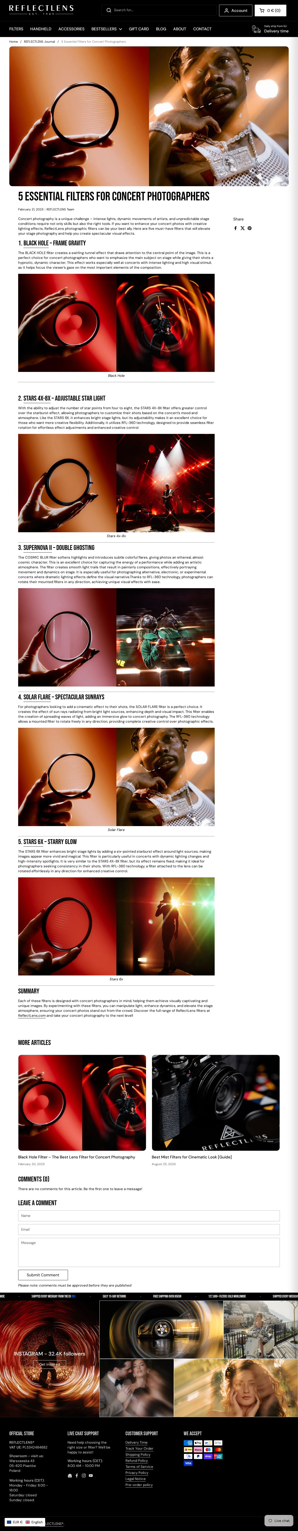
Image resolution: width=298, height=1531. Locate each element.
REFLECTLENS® (52, 1523)
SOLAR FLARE (37, 697)
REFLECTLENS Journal (39, 42)
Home (13, 42)
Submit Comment (43, 1274)
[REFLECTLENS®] (41, 10)
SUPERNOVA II (38, 548)
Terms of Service (139, 1466)
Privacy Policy (136, 1472)
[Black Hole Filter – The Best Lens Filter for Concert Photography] (82, 1103)
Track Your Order (139, 1448)
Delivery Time (136, 1442)
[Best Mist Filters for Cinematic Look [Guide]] (216, 1103)
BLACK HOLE (36, 243)
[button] (25, 1522)
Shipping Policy (137, 1454)
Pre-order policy (139, 1485)
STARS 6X (33, 842)
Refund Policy (136, 1460)
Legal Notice (135, 1478)
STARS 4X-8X (37, 398)
